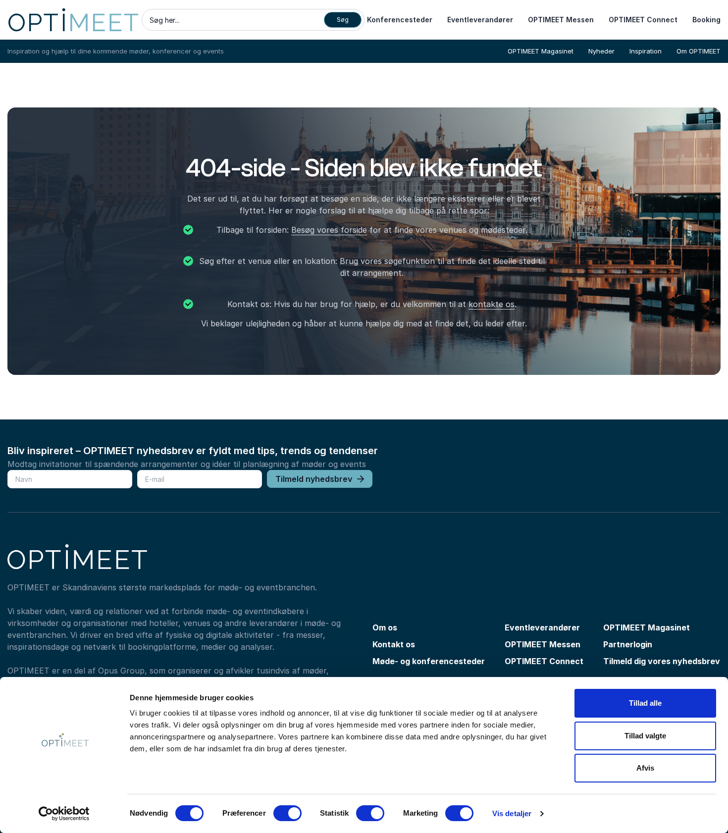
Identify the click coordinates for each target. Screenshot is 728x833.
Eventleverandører (480, 19)
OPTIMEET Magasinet (540, 51)
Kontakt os (393, 644)
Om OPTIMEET (698, 51)
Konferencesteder (399, 19)
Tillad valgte (645, 735)
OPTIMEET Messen (561, 19)
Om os (384, 627)
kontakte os (491, 304)
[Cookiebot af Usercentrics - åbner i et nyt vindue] (64, 813)
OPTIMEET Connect (643, 19)
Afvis (645, 768)
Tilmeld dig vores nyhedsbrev (661, 661)
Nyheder (601, 51)
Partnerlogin (627, 644)
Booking (706, 19)
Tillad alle (645, 703)
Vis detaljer (511, 813)
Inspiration (645, 51)
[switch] (287, 813)
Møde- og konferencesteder (428, 661)
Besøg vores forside (329, 230)
